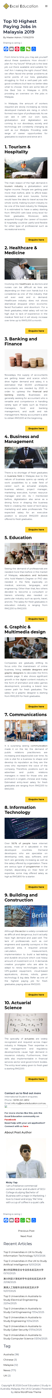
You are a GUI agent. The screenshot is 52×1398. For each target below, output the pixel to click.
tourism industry (14, 186)
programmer (33, 866)
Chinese (8, 1359)
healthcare (25, 284)
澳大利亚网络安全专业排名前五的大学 (23, 1269)
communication (39, 745)
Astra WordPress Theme (27, 1392)
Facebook (10, 1119)
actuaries (29, 1038)
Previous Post (26, 1231)
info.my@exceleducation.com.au (28, 1103)
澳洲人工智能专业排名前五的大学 (21, 1287)
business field (14, 476)
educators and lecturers (33, 575)
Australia (8, 1354)
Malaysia (8, 1365)
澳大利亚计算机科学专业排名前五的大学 (24, 1278)
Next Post (26, 1236)
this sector (20, 931)
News (6, 1370)
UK (5, 1375)
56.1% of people (21, 843)
